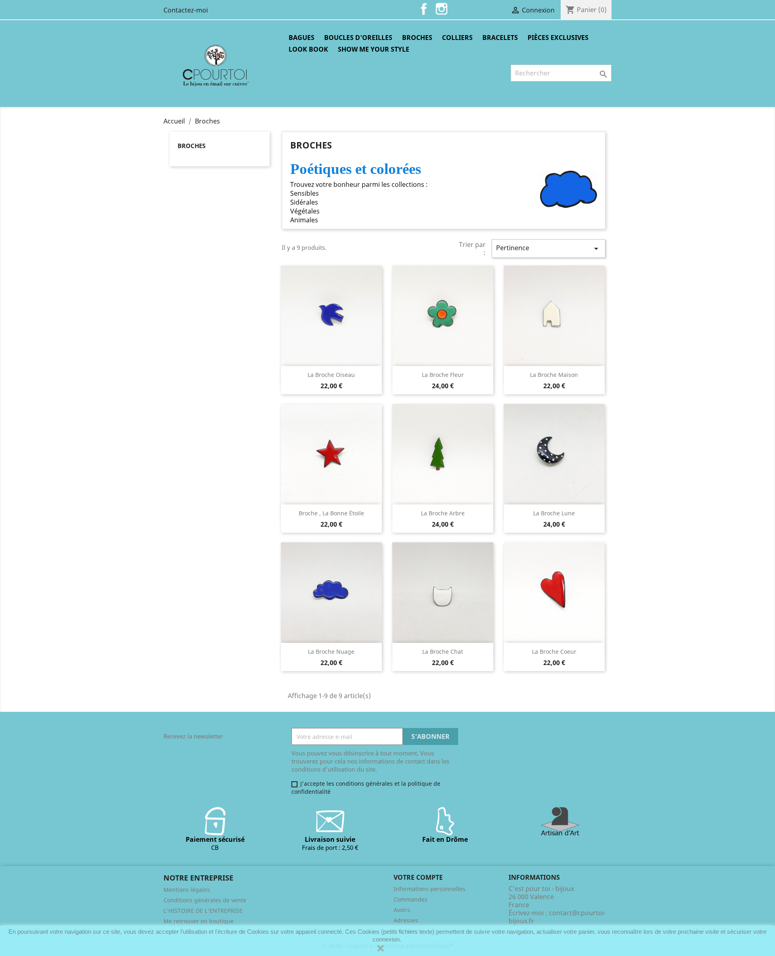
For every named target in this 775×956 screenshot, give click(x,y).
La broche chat (442, 651)
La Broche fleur (443, 375)
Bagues (301, 37)
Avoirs (402, 910)
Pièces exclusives (558, 37)
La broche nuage (331, 651)
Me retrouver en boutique (198, 921)
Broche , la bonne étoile (331, 513)
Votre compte (418, 877)
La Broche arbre (443, 513)
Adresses (406, 920)
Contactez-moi (185, 10)
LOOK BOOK (308, 49)
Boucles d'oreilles (358, 37)
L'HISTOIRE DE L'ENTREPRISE (203, 910)
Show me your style (373, 49)
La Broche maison (554, 375)
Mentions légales (186, 889)
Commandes (410, 899)
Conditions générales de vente (204, 900)
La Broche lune (554, 513)
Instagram (442, 9)
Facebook (424, 9)
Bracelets (500, 37)
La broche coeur (554, 651)
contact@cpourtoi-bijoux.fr (557, 916)
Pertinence (548, 248)
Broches (417, 37)
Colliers (457, 37)
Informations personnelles (429, 889)
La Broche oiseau (331, 375)
